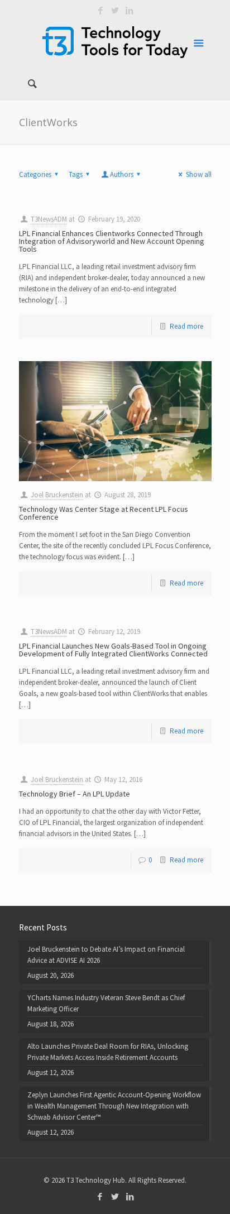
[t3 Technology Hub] (115, 42)
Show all (198, 174)
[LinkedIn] (130, 10)
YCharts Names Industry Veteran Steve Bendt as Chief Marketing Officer (106, 1003)
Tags (76, 174)
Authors (121, 174)
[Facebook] (101, 10)
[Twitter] (115, 10)
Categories (35, 174)
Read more (186, 326)
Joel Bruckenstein (57, 495)
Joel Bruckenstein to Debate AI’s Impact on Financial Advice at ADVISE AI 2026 (106, 954)
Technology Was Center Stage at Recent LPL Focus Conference (103, 513)
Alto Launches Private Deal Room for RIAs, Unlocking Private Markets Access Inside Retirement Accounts (107, 1052)
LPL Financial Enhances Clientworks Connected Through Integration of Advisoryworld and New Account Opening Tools (111, 241)
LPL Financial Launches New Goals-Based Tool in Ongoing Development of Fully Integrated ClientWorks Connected (113, 650)
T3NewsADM (49, 219)
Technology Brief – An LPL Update (74, 794)
